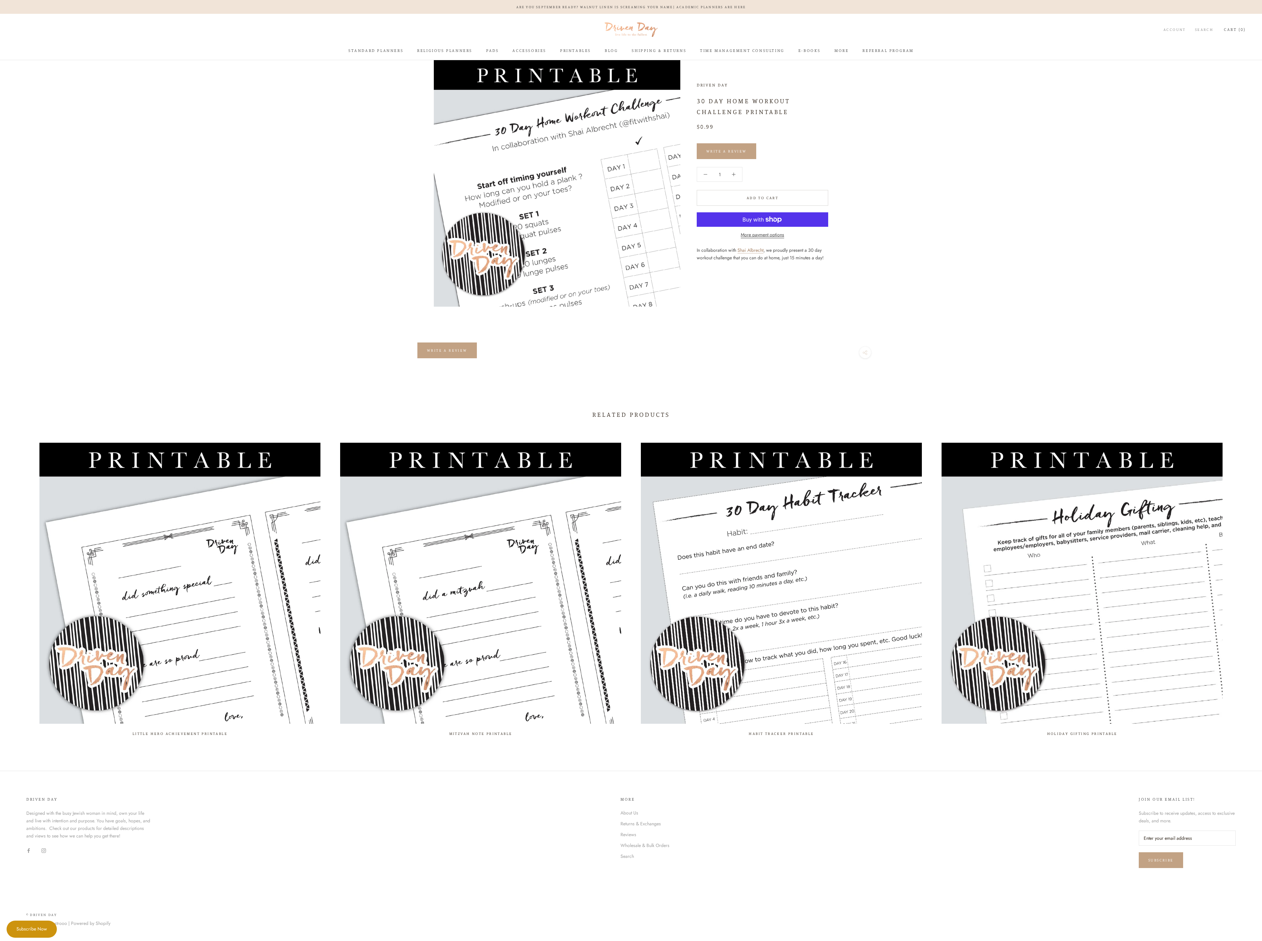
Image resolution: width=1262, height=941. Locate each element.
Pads (492, 50)
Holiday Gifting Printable (1082, 733)
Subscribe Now (31, 929)
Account (1174, 29)
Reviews (628, 834)
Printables (575, 50)
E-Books (809, 50)
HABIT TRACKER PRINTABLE (781, 733)
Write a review (447, 350)
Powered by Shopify (90, 923)
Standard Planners (375, 50)
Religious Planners (444, 50)
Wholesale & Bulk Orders (644, 845)
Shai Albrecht (750, 250)
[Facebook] (28, 850)
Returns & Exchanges (640, 823)
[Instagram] (43, 850)
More (841, 50)
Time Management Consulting (742, 50)
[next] (1241, 586)
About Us (629, 813)
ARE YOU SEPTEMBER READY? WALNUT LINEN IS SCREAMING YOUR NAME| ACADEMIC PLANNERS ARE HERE (631, 7)
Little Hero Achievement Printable (179, 733)
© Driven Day (41, 914)
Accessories (529, 50)
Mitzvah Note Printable (480, 733)
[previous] (20, 586)
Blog (611, 50)
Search (1204, 29)
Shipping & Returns (659, 50)
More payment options (762, 234)
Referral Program (888, 50)
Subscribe (1161, 860)
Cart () (1235, 29)
